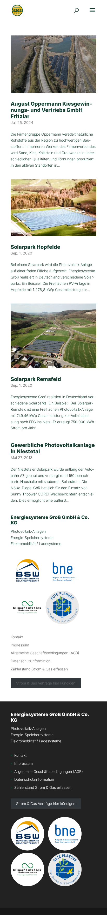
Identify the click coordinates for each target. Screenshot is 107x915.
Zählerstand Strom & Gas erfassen (39, 669)
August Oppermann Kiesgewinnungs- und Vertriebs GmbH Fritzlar (51, 110)
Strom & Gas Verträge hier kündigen (45, 683)
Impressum (20, 645)
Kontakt (17, 637)
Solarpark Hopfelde (35, 247)
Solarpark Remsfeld (36, 379)
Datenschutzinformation (30, 661)
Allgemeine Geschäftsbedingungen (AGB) (45, 653)
